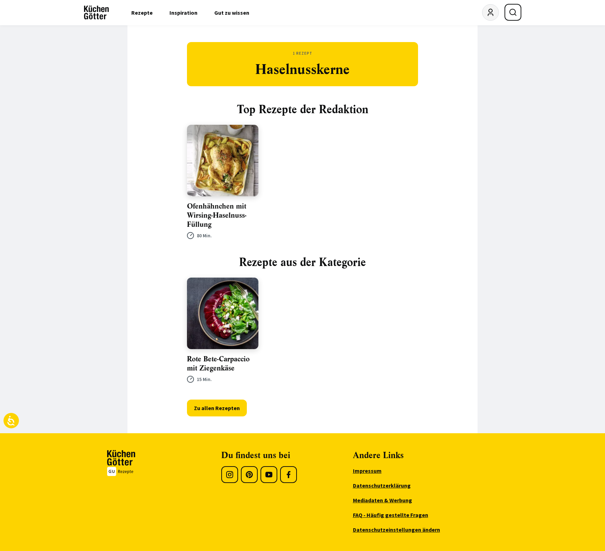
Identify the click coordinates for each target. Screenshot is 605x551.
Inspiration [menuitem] (183, 12)
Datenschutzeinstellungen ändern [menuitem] (396, 529)
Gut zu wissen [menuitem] (231, 12)
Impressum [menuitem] (367, 470)
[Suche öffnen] (513, 12)
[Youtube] (268, 474)
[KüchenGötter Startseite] (96, 12)
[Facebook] (288, 474)
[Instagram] (229, 474)
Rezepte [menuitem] (142, 12)
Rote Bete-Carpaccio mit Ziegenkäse (218, 363)
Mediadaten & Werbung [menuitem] (382, 500)
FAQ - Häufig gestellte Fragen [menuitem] (390, 514)
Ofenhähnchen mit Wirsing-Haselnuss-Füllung (216, 215)
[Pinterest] (249, 474)
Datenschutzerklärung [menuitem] (382, 485)
